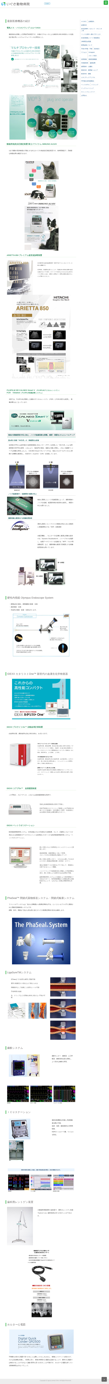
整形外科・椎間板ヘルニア (89, 70)
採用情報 (84, 59)
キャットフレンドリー (88, 92)
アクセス (84, 52)
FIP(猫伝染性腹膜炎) (87, 81)
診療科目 (84, 25)
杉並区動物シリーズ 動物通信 (90, 38)
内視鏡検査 (84, 63)
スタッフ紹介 (93, 55)
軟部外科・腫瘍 (86, 74)
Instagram (92, 52)
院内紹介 (97, 49)
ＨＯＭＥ (84, 21)
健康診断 (92, 63)
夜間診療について (86, 45)
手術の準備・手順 (86, 49)
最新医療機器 (93, 59)
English (47, 3)
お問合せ (84, 95)
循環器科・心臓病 (86, 66)
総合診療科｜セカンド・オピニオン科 (91, 29)
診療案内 (91, 21)
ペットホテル (85, 84)
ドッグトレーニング (87, 88)
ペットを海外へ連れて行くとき (91, 34)
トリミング (94, 84)
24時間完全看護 (86, 41)
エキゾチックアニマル (88, 77)
